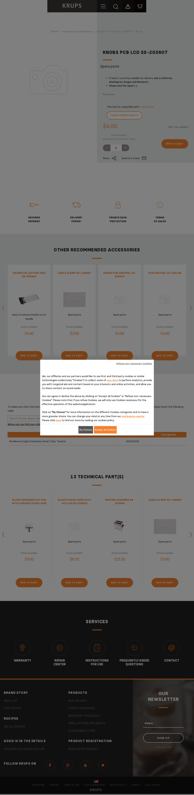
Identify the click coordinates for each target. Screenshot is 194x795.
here (58, 420)
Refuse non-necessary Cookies (134, 363)
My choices (85, 429)
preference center (133, 416)
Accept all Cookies (105, 429)
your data (112, 380)
